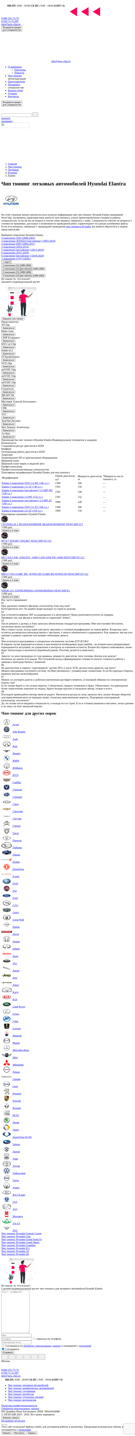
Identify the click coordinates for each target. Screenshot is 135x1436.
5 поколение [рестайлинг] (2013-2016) (22, 249)
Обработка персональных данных (20, 1408)
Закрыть (32, 1433)
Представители (16, 81)
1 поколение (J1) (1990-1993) (17, 265)
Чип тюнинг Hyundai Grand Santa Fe (21, 1239)
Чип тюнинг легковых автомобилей (28, 1385)
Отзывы (12, 93)
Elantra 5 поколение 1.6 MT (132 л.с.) (22, 497)
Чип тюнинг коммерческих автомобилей (31, 1388)
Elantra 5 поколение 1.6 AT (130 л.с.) (22, 486)
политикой (85, 1345)
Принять (7, 1433)
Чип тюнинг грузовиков (21, 1391)
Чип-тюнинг (15, 75)
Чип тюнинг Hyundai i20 (15, 1254)
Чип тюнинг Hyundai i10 (15, 1251)
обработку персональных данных (42, 1345)
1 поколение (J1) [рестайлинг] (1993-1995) (23, 269)
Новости (19, 72)
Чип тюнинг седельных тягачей (25, 1397)
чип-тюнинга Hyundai (78, 226)
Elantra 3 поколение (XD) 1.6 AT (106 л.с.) (25, 507)
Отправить (8, 1352)
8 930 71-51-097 (10, 21)
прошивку (7, 120)
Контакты (13, 96)
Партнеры (20, 69)
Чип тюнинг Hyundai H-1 (15, 1248)
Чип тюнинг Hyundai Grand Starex (20, 1242)
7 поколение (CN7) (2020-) (16, 258)
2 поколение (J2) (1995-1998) (17, 272)
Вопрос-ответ (15, 90)
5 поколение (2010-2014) (15, 246)
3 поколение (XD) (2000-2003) (18, 238)
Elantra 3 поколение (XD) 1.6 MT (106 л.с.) (25, 483)
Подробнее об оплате (13, 1420)
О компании (15, 66)
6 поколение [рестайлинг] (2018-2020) (22, 255)
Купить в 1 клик (10, 530)
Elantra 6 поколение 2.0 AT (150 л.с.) (22, 510)
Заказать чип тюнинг (13, 318)
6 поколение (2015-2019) (15, 252)
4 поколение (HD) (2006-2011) (18, 244)
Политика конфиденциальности (19, 1405)
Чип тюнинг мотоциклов (22, 1400)
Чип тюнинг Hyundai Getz (16, 1236)
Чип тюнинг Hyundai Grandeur (18, 1245)
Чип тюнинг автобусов (21, 1394)
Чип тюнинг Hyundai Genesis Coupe (21, 1233)
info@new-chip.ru (10, 24)
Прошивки (14, 84)
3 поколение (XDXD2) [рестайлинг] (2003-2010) (28, 241)
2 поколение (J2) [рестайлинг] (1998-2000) (23, 276)
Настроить (19, 1433)
